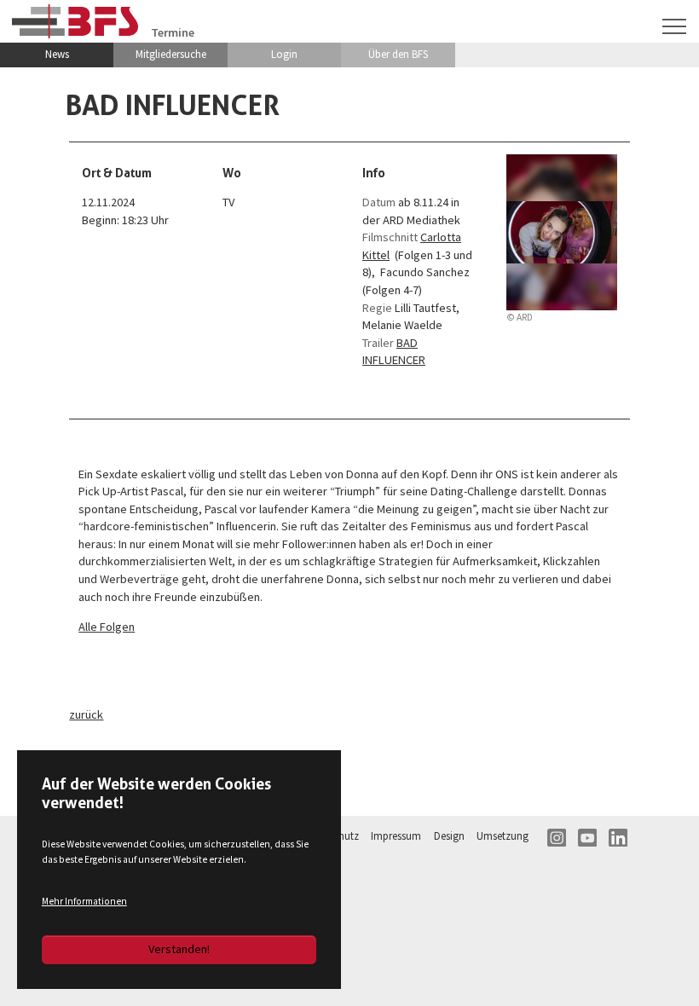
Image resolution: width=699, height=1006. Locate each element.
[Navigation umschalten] (674, 26)
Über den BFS (398, 54)
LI (618, 838)
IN (556, 838)
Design (449, 836)
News (57, 54)
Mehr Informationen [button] (84, 901)
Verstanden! (179, 949)
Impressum (396, 836)
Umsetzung (503, 836)
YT (587, 838)
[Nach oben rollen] (663, 970)
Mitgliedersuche (171, 54)
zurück (86, 714)
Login (284, 54)
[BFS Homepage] (75, 21)
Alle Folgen (106, 626)
